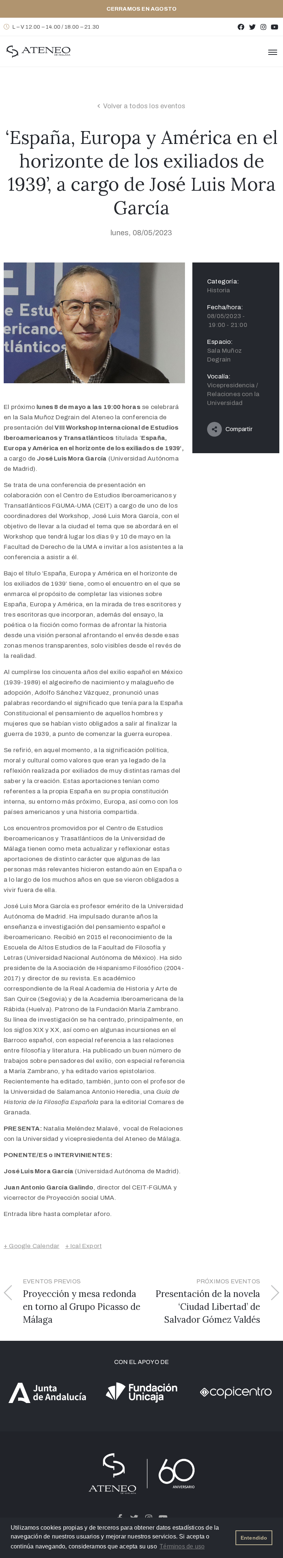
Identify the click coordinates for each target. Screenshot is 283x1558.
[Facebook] (241, 26)
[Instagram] (263, 26)
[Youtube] (274, 26)
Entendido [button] (254, 1538)
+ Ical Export (83, 1245)
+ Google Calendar (31, 1245)
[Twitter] (252, 26)
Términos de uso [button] (182, 1546)
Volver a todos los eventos (144, 106)
